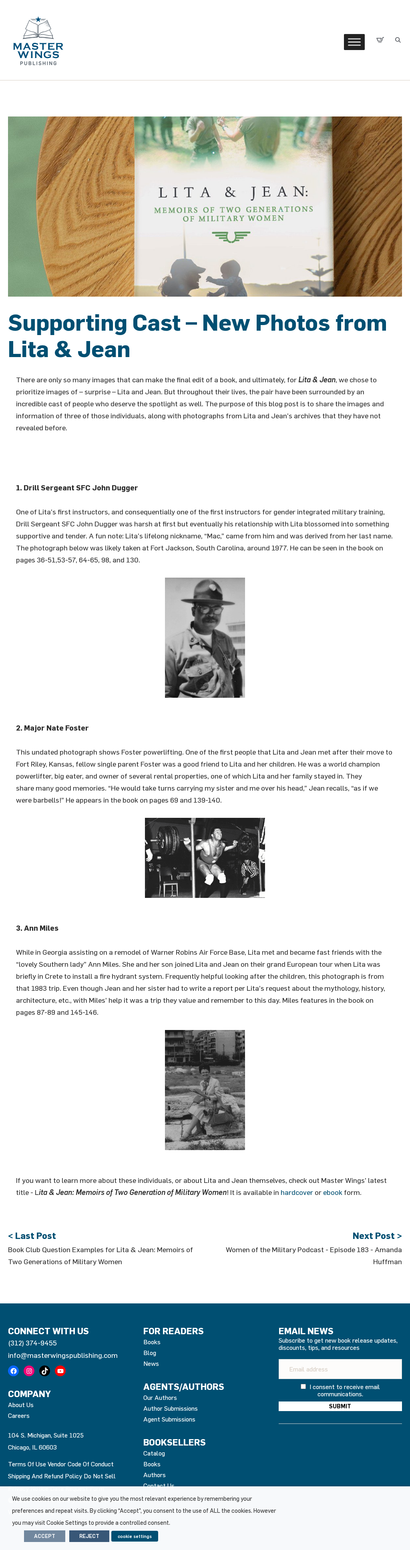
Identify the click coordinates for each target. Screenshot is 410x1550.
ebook (332, 1192)
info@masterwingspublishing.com (63, 1355)
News (151, 1363)
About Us (21, 1405)
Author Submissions (170, 1408)
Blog (149, 1353)
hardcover (297, 1192)
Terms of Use (27, 1464)
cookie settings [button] (135, 1536)
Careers (19, 1415)
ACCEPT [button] (44, 1536)
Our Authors (160, 1397)
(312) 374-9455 (32, 1342)
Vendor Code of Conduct (81, 1464)
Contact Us (159, 1486)
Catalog (154, 1453)
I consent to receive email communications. (344, 1390)
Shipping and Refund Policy (45, 1476)
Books (152, 1342)
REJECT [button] (89, 1536)
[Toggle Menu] (354, 42)
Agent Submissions (169, 1419)
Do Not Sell (100, 1476)
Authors (154, 1475)
